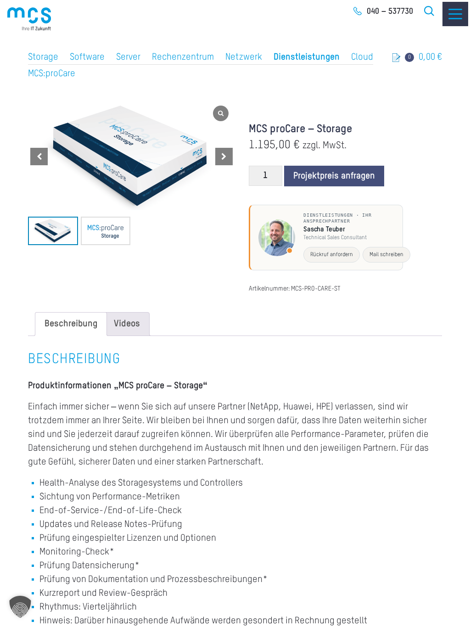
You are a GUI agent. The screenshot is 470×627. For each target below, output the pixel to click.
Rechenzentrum (183, 57)
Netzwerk (243, 57)
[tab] (71, 324)
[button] (224, 156)
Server (128, 57)
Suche (429, 11)
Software (87, 57)
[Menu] (455, 14)
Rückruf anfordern (331, 255)
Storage (43, 57)
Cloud (362, 57)
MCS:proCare (51, 73)
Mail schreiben (386, 255)
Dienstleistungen (307, 57)
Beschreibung (71, 324)
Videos (127, 324)
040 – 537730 (390, 11)
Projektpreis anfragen (334, 176)
